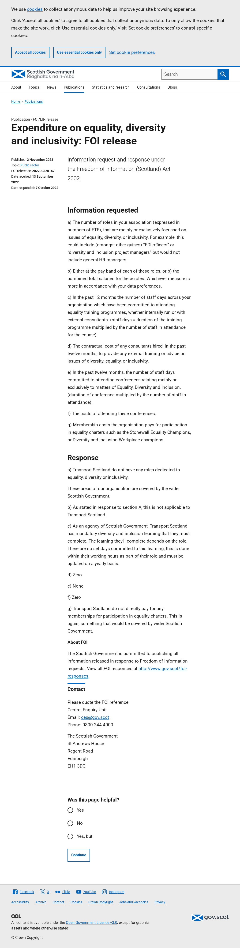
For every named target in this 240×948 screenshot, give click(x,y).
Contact (58, 902)
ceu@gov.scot (95, 717)
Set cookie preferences (132, 52)
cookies (35, 9)
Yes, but (84, 836)
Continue (78, 855)
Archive (40, 902)
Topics (34, 87)
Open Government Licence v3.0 (91, 922)
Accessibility (20, 902)
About (16, 87)
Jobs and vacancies (133, 902)
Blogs (172, 87)
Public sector (29, 165)
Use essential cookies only (79, 52)
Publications (74, 87)
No (80, 823)
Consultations (148, 87)
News (51, 87)
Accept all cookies (30, 52)
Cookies (76, 902)
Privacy (159, 902)
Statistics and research (111, 87)
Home (15, 101)
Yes (80, 810)
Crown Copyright (100, 902)
